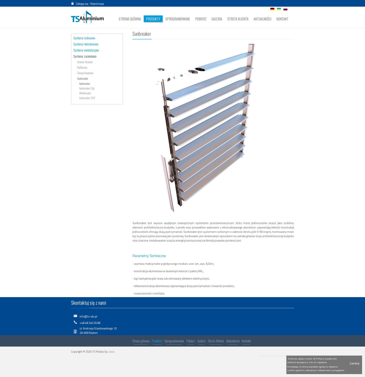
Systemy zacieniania (84, 56)
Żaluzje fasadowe (85, 73)
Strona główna (140, 340)
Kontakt (246, 340)
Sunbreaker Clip (87, 88)
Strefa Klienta (216, 340)
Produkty (157, 340)
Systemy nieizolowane (85, 43)
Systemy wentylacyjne (86, 50)
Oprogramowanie (174, 340)
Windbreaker (85, 93)
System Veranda (85, 62)
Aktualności (233, 340)
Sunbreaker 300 (87, 98)
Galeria (202, 340)
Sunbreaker (82, 78)
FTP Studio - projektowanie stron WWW (273, 355)
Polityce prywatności (326, 358)
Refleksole (82, 67)
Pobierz (190, 340)
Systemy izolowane (84, 37)
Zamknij (354, 363)
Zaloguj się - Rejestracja (90, 4)
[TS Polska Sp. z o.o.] (87, 16)
